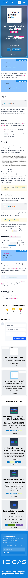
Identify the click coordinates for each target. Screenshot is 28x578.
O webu (24, 2)
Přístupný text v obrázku (11, 220)
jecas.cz (6, 571)
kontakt (24, 571)
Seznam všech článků (8, 573)
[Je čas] (14, 561)
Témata (17, 573)
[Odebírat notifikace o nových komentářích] (9, 319)
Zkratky (22, 573)
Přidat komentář (20, 338)
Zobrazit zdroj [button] (22, 60)
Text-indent (14, 296)
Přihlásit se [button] (7, 553)
